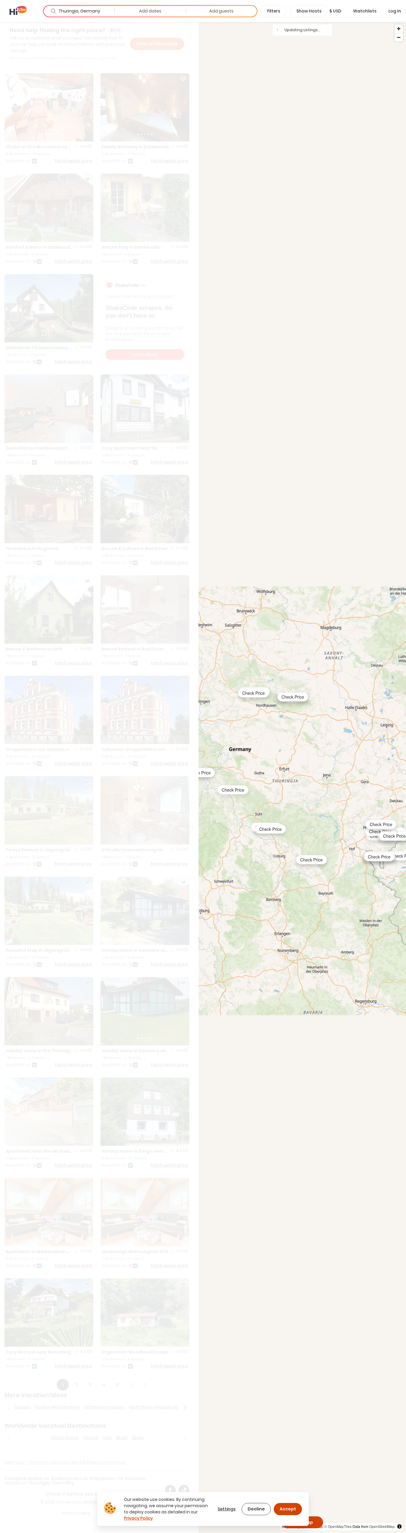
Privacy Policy (138, 1518)
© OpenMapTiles (338, 1526)
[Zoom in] (398, 28)
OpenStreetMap (382, 1526)
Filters (273, 11)
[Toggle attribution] (399, 1526)
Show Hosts (309, 11)
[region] (302, 777)
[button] (335, 11)
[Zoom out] (398, 37)
